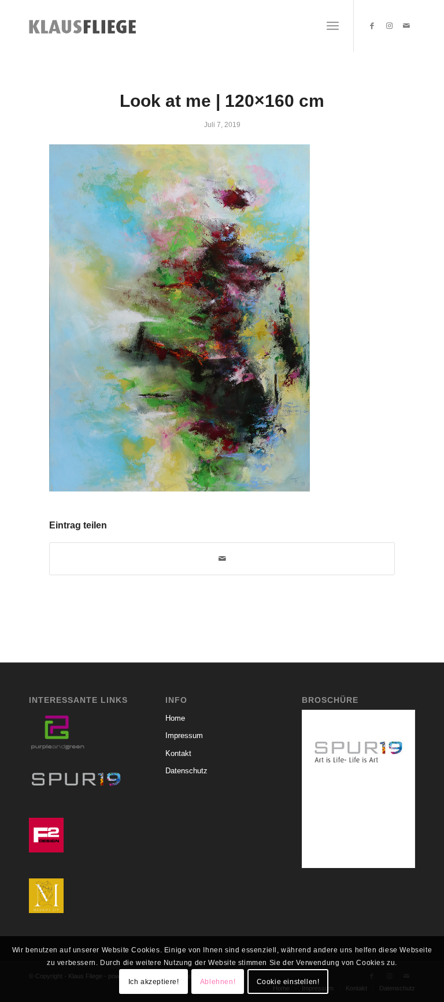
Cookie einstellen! (288, 982)
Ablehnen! (217, 982)
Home (175, 718)
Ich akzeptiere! (153, 982)
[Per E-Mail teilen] (222, 559)
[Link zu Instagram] (389, 26)
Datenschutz (186, 770)
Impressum (184, 735)
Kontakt (178, 753)
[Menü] (333, 26)
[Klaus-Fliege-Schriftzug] (85, 26)
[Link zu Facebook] (371, 26)
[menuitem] (333, 26)
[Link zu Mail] (406, 26)
